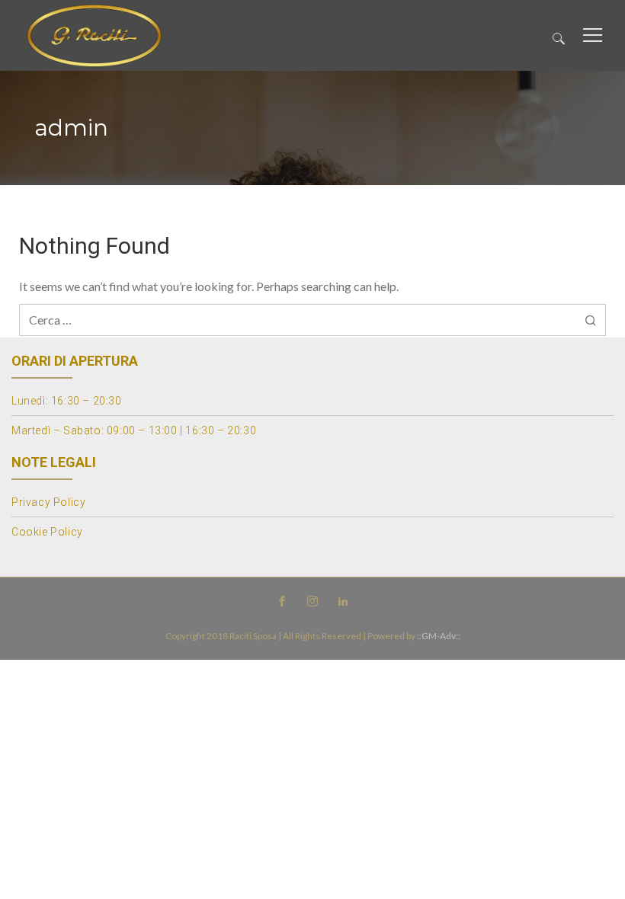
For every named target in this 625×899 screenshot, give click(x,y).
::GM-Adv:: (438, 635)
